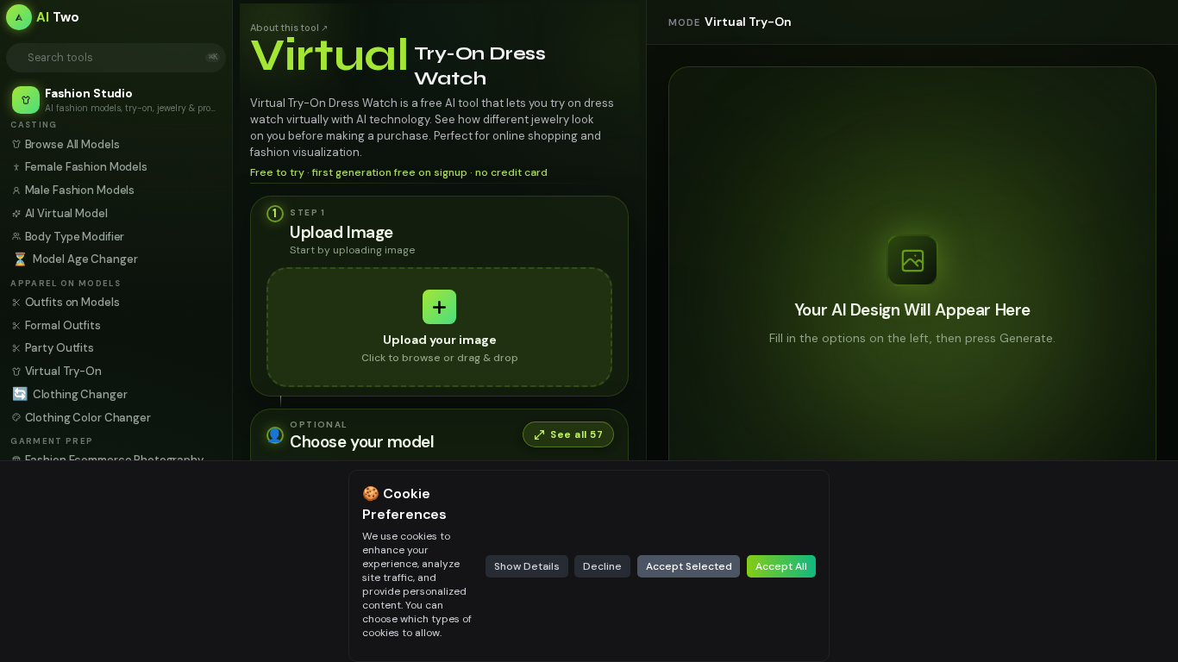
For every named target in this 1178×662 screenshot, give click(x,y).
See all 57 (576, 434)
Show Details (527, 566)
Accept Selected (689, 566)
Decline (602, 566)
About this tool (289, 28)
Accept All (781, 566)
